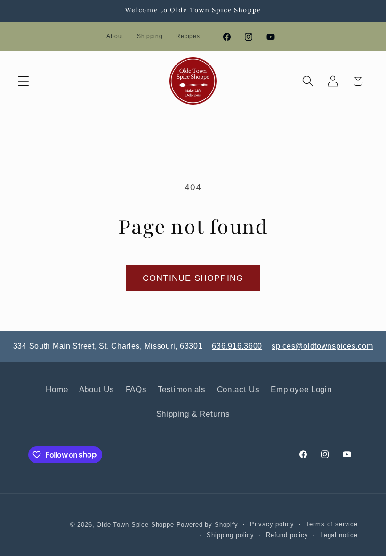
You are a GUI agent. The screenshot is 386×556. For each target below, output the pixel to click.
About (114, 36)
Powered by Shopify (207, 524)
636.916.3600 (237, 346)
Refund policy (287, 535)
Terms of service (332, 524)
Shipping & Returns (193, 413)
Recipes (188, 36)
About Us (96, 389)
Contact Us (238, 389)
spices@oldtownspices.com (322, 346)
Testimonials (182, 389)
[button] (23, 81)
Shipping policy (230, 535)
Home (57, 389)
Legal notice (339, 535)
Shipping (150, 36)
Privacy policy (272, 524)
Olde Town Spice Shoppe (135, 524)
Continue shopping (193, 278)
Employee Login (301, 389)
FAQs (136, 389)
